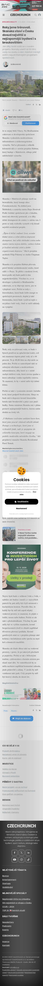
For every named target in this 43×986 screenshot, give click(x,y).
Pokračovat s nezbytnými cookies (21, 514)
